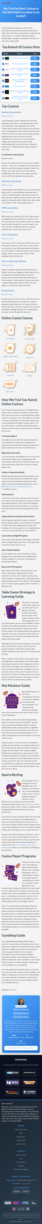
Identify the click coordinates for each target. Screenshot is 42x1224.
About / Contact (21, 1155)
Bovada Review (8, 290)
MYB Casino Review (10, 208)
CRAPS (29, 376)
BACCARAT (10, 392)
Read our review (7, 116)
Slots (21, 1133)
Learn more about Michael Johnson (21, 1048)
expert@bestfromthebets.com (26, 1180)
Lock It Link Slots (21, 1144)
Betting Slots (21, 1137)
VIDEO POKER (30, 339)
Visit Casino (35, 58)
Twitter (26, 1191)
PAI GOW (10, 375)
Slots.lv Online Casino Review (14, 261)
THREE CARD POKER (10, 357)
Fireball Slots (21, 1140)
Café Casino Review (10, 235)
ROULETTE (30, 358)
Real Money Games (21, 1129)
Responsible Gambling (21, 1169)
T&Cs (21, 1158)
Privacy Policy (21, 1162)
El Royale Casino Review (12, 181)
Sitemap (21, 1166)
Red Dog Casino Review (11, 112)
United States (29, 804)
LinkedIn (16, 1191)
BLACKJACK (10, 339)
